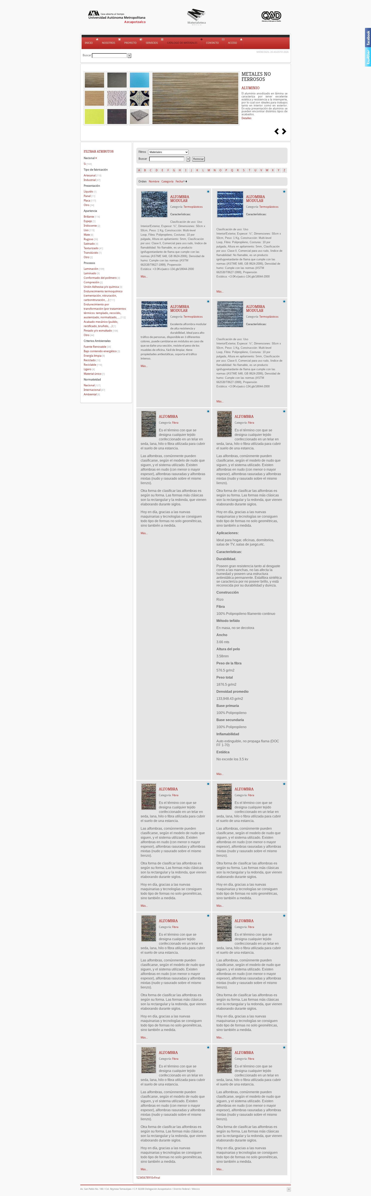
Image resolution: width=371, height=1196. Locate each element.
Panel (89, 196)
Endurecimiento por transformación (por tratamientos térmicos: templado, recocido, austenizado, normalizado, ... (105, 311)
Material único (94, 373)
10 (151, 1177)
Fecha (179, 181)
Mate (88, 234)
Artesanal (92, 175)
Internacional (94, 389)
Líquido (90, 191)
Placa (90, 200)
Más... (144, 276)
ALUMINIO (251, 88)
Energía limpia (94, 355)
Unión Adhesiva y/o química (103, 286)
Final (157, 1177)
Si (88, 163)
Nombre (154, 181)
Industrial (92, 180)
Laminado (92, 273)
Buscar (87, 55)
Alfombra (168, 416)
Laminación (94, 268)
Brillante (92, 216)
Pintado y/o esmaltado (101, 330)
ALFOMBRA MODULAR (179, 198)
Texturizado (93, 248)
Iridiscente (92, 225)
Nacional (92, 385)
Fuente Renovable (97, 346)
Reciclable (93, 364)
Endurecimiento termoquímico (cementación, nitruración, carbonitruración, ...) (103, 296)
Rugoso (91, 239)
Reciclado (92, 360)
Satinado (91, 243)
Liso (89, 230)
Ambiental (92, 394)
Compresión (93, 282)
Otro (89, 205)
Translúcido (93, 252)
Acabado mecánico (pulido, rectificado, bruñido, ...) (101, 324)
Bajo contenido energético (102, 351)
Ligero (89, 369)
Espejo (89, 221)
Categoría (167, 181)
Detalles (246, 118)
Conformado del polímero (102, 277)
